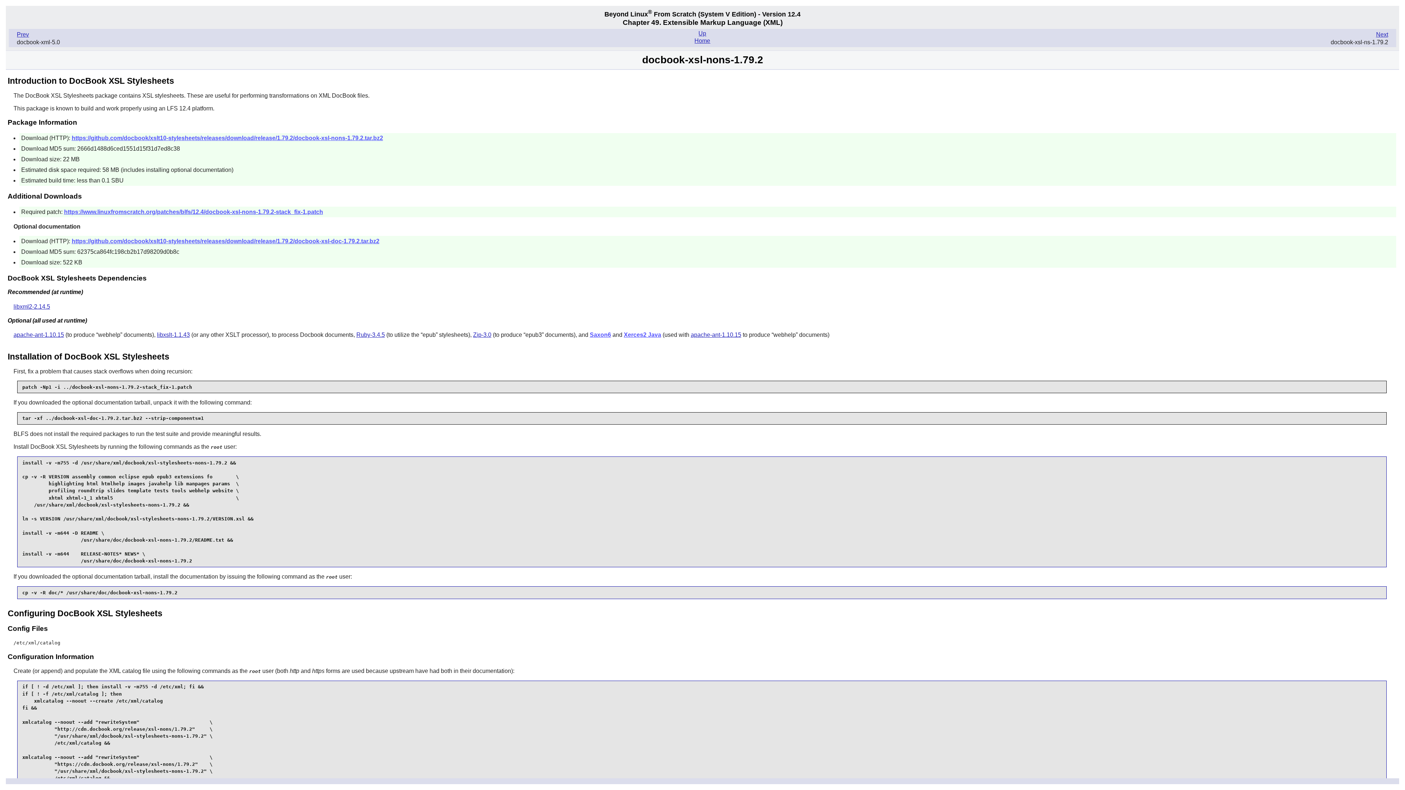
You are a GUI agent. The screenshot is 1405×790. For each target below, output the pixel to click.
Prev (23, 34)
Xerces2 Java (642, 335)
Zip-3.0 (482, 335)
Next (1382, 34)
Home (702, 41)
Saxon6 (600, 335)
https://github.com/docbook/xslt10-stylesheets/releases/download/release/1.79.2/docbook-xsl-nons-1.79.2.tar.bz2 (227, 138)
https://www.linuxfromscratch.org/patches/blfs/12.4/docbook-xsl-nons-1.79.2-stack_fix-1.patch (193, 212)
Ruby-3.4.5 (370, 335)
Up (702, 33)
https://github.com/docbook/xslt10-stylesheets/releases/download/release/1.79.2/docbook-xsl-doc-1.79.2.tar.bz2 (225, 241)
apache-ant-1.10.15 (39, 335)
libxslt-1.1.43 (173, 335)
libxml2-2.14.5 (32, 307)
